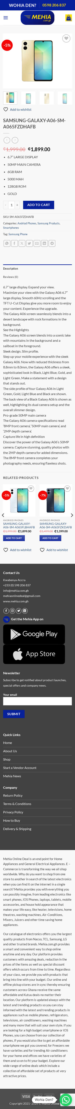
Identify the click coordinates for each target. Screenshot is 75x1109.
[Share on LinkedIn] (44, 243)
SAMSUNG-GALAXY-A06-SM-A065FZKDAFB (56, 525)
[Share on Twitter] (29, 243)
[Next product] (7, 140)
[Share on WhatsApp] (7, 243)
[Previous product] (15, 140)
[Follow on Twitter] (18, 611)
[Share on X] (22, 243)
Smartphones (11, 227)
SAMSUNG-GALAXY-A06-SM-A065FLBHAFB (19, 525)
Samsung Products (49, 223)
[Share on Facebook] (14, 243)
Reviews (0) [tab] (10, 277)
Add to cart (38, 205)
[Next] (65, 61)
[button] (5, 18)
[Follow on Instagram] (12, 611)
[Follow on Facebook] (6, 611)
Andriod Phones (27, 223)
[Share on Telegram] (52, 243)
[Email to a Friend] (37, 243)
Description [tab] (10, 268)
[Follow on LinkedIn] (25, 611)
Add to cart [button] (14, 538)
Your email (10, 694)
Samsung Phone (18, 234)
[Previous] (10, 61)
